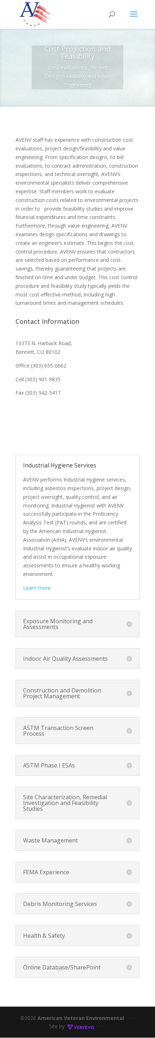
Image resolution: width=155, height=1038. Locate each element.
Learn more (38, 587)
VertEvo (80, 1026)
